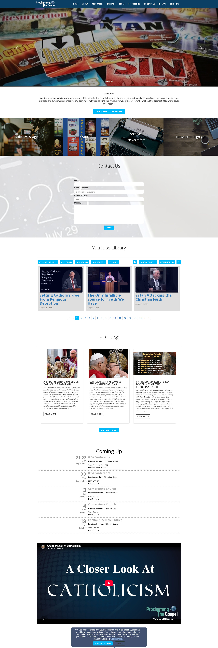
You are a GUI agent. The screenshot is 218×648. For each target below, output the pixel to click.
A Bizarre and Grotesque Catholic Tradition (61, 383)
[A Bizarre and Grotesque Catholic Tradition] (62, 363)
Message (78, 203)
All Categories (47, 262)
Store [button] (122, 4)
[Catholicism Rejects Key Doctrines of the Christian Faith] (154, 363)
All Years (82, 262)
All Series (98, 262)
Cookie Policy (116, 639)
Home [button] (75, 4)
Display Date (148, 262)
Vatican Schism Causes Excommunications (105, 383)
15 (141, 318)
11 (120, 318)
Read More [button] (50, 414)
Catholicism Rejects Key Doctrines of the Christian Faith (153, 384)
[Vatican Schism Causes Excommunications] (108, 363)
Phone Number (81, 195)
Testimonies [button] (134, 4)
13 (130, 318)
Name (77, 180)
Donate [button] (162, 4)
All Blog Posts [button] (109, 430)
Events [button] (110, 4)
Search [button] (173, 4)
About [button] (85, 4)
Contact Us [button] (149, 4)
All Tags (66, 262)
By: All (112, 262)
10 (115, 318)
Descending (166, 262)
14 (135, 318)
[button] (16, 47)
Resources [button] (97, 4)
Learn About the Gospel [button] (109, 111)
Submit (109, 227)
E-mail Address (81, 187)
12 (125, 318)
